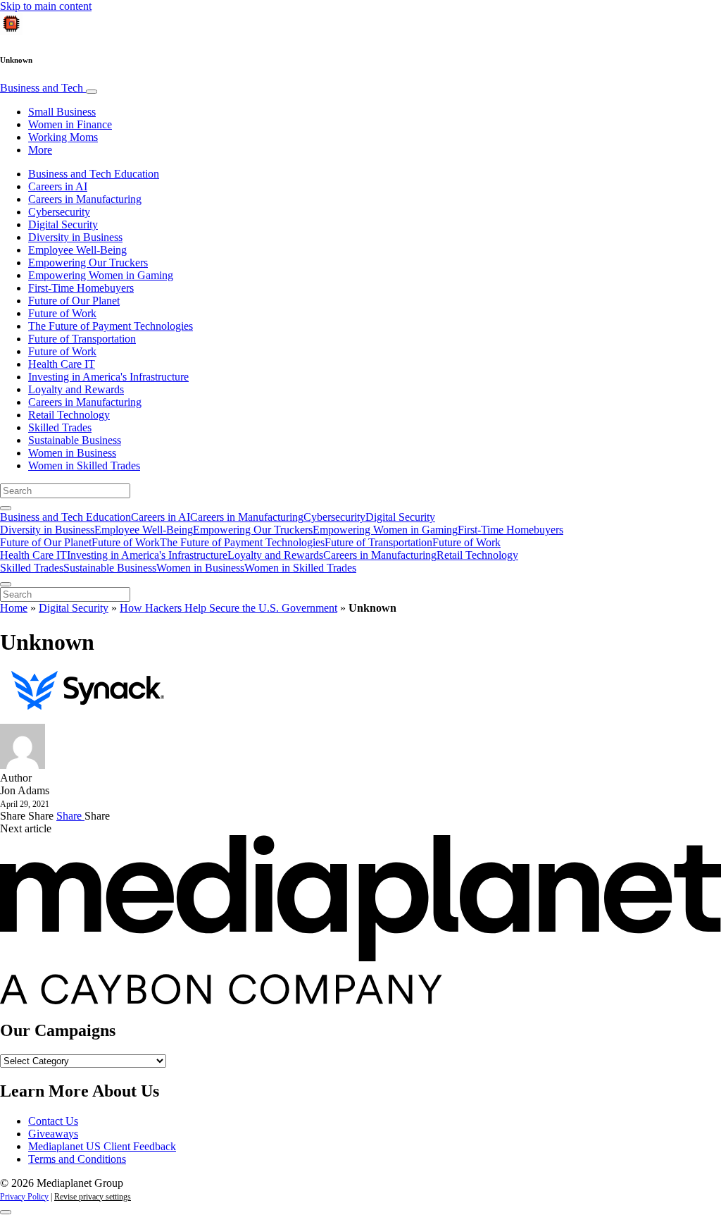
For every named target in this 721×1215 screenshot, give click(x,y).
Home (13, 608)
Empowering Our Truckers (88, 263)
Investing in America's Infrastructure (108, 377)
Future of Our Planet (74, 301)
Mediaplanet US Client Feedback (102, 1146)
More (40, 150)
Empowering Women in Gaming (100, 275)
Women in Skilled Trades (84, 465)
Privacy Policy (24, 1197)
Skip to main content (46, 6)
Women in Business (72, 453)
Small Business (62, 112)
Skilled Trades (60, 427)
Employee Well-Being (77, 250)
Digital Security (63, 224)
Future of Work (62, 313)
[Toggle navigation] (91, 92)
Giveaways (53, 1134)
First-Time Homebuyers (81, 288)
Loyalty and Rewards (76, 389)
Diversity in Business (75, 237)
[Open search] (5, 508)
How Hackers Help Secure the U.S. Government (228, 608)
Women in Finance (70, 124)
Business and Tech (43, 88)
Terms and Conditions (77, 1159)
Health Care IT (61, 364)
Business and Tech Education (93, 174)
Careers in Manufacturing (85, 199)
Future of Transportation (82, 339)
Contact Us (53, 1121)
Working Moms (63, 137)
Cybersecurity (59, 212)
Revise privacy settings (92, 1197)
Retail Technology (69, 415)
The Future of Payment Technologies (110, 326)
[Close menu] (5, 584)
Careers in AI (57, 186)
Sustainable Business (74, 440)
